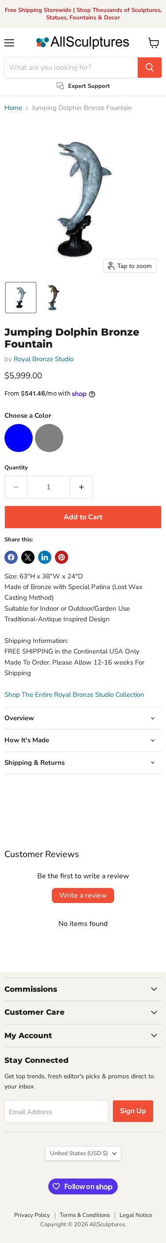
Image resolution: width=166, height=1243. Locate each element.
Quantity (16, 468)
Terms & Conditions (85, 1215)
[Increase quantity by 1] (81, 487)
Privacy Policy (32, 1215)
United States (79, 1153)
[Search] (150, 67)
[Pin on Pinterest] (61, 557)
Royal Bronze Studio (43, 359)
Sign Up (133, 1111)
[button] (21, 298)
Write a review (83, 895)
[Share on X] (28, 557)
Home (13, 108)
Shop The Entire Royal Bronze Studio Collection (74, 694)
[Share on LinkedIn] (44, 557)
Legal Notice (136, 1215)
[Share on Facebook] (11, 557)
